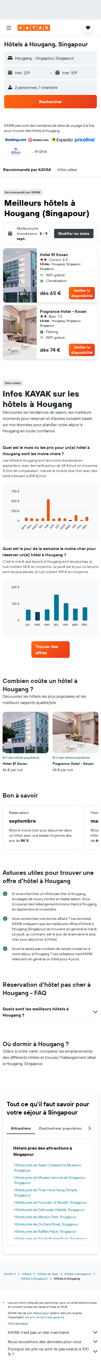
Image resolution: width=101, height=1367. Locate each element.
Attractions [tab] (21, 1128)
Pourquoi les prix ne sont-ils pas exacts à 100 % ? (48, 1351)
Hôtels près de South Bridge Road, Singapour (50, 1238)
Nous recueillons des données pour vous (44, 1341)
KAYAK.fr (10, 1274)
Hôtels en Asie (48, 1274)
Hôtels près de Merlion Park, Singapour (45, 1217)
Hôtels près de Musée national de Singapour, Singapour (49, 1180)
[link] (50, 649)
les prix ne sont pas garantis (44, 1317)
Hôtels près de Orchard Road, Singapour (46, 1224)
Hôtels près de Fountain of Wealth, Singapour (50, 1202)
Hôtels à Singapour (77, 1274)
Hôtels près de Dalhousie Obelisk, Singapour (49, 1209)
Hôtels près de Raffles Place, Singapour (45, 1231)
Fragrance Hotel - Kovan (63, 311)
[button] (9, 27)
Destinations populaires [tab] (60, 1128)
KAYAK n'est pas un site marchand (38, 1332)
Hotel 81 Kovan (54, 254)
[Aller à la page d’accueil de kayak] (34, 28)
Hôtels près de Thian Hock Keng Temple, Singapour (46, 1192)
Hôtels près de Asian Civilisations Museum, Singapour (48, 1168)
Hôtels (26, 1274)
